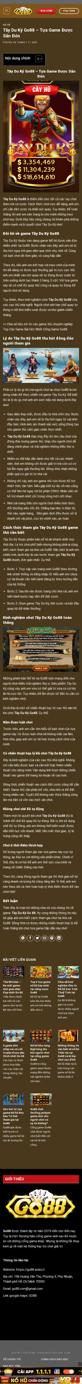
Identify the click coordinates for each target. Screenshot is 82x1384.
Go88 (22, 199)
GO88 (33, 1296)
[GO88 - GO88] (23, 11)
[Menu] (6, 11)
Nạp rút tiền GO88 (23, 1352)
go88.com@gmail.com (27, 1289)
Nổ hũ (7, 25)
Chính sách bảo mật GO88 (53, 1352)
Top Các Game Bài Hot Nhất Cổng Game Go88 (35, 329)
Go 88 (31, 913)
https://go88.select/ (30, 1269)
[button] (36, 59)
